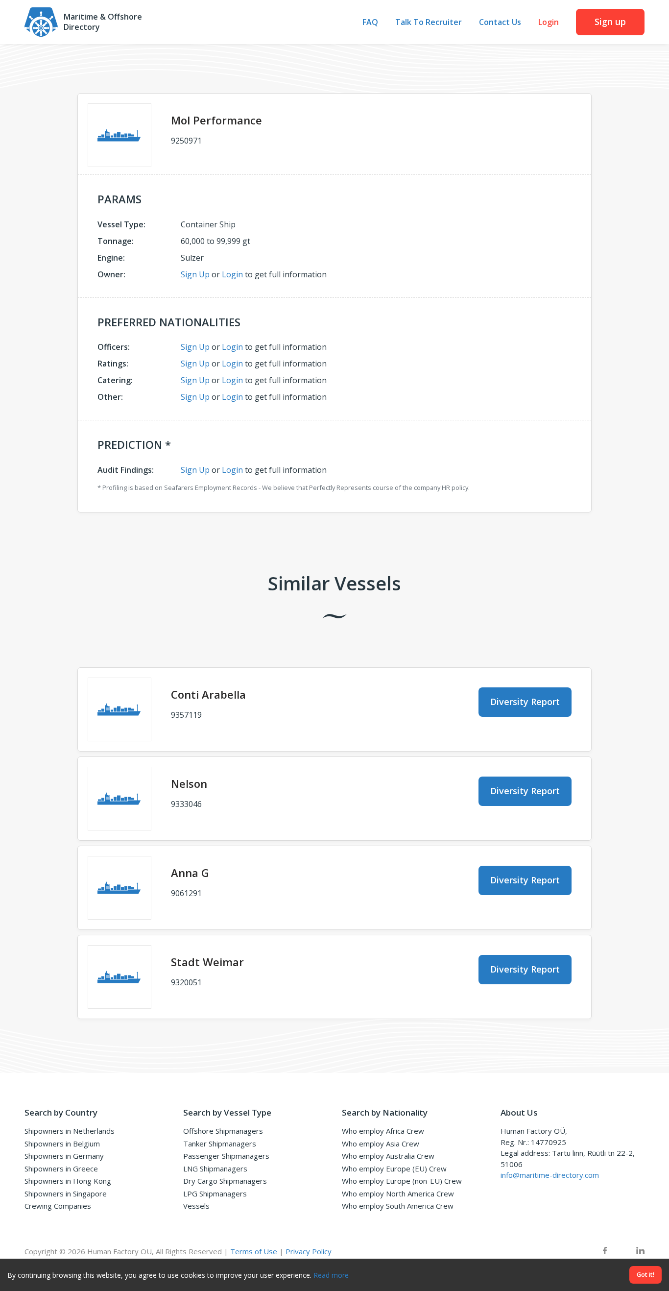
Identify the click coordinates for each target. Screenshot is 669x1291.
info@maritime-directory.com (550, 1175)
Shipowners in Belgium (62, 1143)
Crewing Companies (57, 1206)
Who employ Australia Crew (388, 1156)
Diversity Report (525, 701)
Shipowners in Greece (61, 1168)
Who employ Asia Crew (380, 1143)
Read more (331, 1275)
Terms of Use (253, 1251)
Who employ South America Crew (398, 1206)
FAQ (370, 22)
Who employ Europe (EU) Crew (394, 1168)
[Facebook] (605, 1251)
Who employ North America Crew (398, 1193)
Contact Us (500, 22)
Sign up (610, 21)
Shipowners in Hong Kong (67, 1181)
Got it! (645, 1274)
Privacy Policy (309, 1251)
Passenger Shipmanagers (226, 1156)
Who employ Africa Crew (383, 1131)
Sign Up (195, 274)
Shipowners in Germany (64, 1156)
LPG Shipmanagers (215, 1193)
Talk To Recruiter (428, 22)
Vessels (196, 1206)
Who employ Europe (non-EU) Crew (402, 1181)
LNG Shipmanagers (215, 1168)
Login (548, 22)
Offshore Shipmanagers (223, 1131)
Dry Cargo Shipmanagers (225, 1181)
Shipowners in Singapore (65, 1193)
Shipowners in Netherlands (69, 1131)
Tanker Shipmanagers (219, 1143)
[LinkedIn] (640, 1251)
